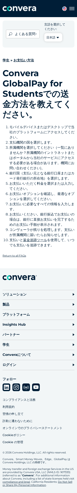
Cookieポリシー (14, 435)
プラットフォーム (16, 314)
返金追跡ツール (35, 240)
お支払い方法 (23, 60)
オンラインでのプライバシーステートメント (32, 428)
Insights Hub (14, 324)
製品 (6, 304)
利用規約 (9, 407)
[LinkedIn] (6, 387)
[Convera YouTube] (36, 387)
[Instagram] (16, 387)
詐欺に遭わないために (18, 421)
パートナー (11, 335)
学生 (6, 60)
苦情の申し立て (13, 414)
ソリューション (15, 294)
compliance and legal (16, 481)
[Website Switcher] (64, 9)
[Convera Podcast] (26, 387)
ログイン (9, 365)
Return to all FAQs (14, 255)
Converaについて (17, 355)
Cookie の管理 (13, 442)
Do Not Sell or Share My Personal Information (37, 483)
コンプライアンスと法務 (19, 400)
